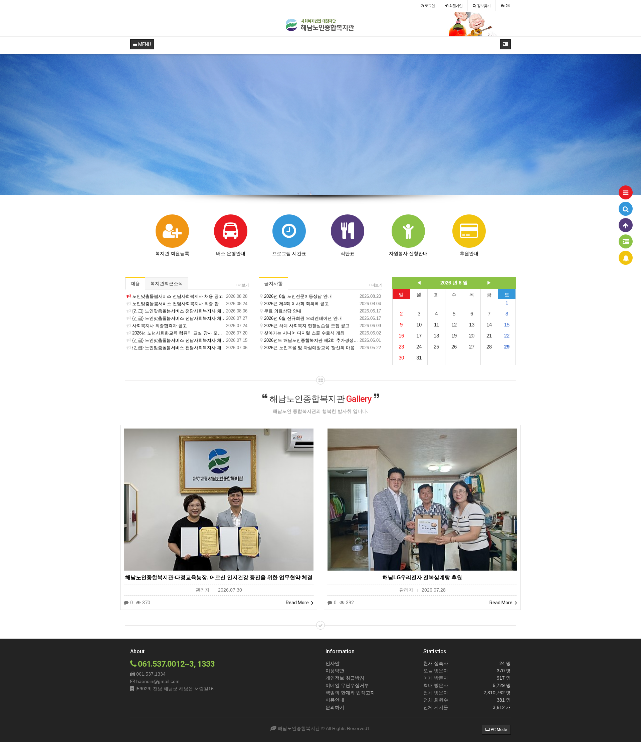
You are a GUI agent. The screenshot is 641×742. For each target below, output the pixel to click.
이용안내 (335, 700)
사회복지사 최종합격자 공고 (189, 325)
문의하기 (335, 707)
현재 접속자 (435, 663)
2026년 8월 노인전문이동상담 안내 (322, 296)
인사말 (333, 663)
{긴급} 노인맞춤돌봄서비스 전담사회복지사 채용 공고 (189, 340)
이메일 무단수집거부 (347, 685)
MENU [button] (144, 44)
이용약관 (335, 670)
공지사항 (273, 283)
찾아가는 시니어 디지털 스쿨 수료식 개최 (322, 332)
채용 (135, 283)
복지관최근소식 (166, 283)
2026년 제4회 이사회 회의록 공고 (322, 303)
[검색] (626, 209)
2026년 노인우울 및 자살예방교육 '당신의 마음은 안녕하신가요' (322, 347)
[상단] (626, 225)
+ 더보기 (242, 285)
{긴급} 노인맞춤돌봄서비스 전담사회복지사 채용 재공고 (189, 310)
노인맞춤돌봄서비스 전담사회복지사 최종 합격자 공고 (189, 303)
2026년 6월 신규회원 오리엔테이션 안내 (322, 318)
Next (636, 124)
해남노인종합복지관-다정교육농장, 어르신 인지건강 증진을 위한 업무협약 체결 (218, 577)
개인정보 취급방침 (345, 678)
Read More (298, 602)
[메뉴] (626, 192)
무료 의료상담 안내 (322, 310)
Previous (5, 124)
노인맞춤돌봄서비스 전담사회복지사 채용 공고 (189, 296)
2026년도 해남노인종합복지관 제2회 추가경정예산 (322, 340)
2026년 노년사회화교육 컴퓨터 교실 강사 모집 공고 (189, 332)
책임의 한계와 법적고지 (350, 692)
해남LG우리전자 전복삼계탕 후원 (422, 577)
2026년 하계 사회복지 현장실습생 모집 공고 (322, 325)
